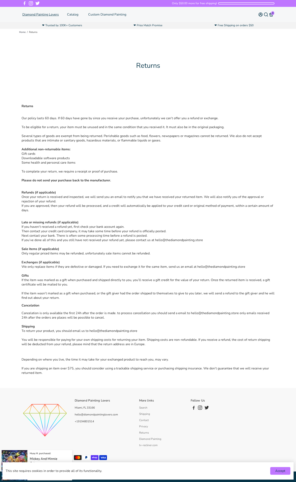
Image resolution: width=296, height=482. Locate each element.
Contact (144, 420)
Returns (144, 433)
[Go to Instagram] (30, 3)
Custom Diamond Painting (107, 14)
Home (22, 32)
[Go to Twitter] (37, 3)
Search (143, 408)
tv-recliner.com (148, 445)
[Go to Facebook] (24, 3)
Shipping (144, 414)
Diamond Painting (150, 439)
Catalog (72, 14)
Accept (280, 471)
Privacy (143, 426)
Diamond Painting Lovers (40, 14)
